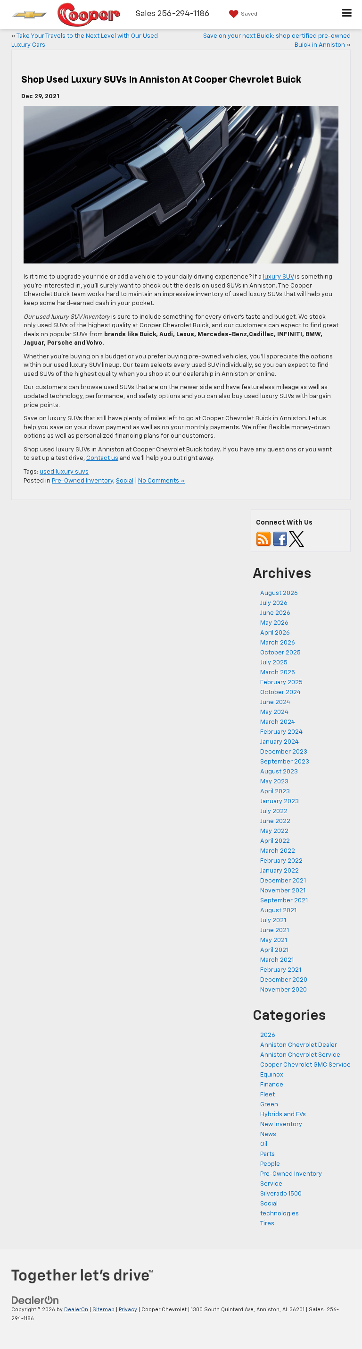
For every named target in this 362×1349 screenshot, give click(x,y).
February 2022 (281, 861)
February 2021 (280, 970)
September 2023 (284, 762)
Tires (267, 1224)
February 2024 (281, 732)
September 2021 (284, 901)
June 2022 (275, 821)
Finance (271, 1085)
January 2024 (279, 742)
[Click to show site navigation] (347, 14)
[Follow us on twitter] (296, 539)
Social (124, 481)
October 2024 (280, 692)
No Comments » (161, 481)
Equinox (271, 1075)
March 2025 (277, 673)
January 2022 (279, 871)
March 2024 (277, 722)
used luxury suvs (64, 472)
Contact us (102, 458)
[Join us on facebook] (280, 539)
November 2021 (282, 891)
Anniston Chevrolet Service (300, 1055)
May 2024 (274, 712)
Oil (263, 1144)
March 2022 (277, 851)
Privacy (128, 1309)
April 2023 (275, 792)
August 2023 (279, 772)
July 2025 (274, 663)
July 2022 (274, 811)
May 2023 (274, 782)
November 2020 (283, 990)
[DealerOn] (35, 1300)
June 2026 (275, 613)
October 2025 (280, 653)
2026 (267, 1035)
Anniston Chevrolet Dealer (298, 1045)
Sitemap (103, 1309)
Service (271, 1184)
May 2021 (273, 940)
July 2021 (273, 920)
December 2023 (283, 752)
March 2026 (277, 643)
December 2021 (283, 881)
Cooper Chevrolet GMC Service (305, 1065)
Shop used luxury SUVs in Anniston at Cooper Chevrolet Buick (161, 80)
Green (269, 1105)
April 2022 (275, 841)
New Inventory (281, 1124)
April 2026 (275, 633)
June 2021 (274, 930)
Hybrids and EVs (283, 1114)
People (270, 1164)
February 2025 (281, 682)
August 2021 (278, 911)
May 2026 (274, 623)
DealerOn (76, 1309)
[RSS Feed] (263, 539)
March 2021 (277, 960)
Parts (267, 1154)
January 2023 (279, 801)
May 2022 (274, 831)
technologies (279, 1214)
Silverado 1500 (281, 1194)
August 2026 (279, 593)
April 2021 (274, 950)
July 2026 (274, 603)
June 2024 (275, 702)
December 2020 (283, 980)
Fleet (267, 1095)
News (268, 1134)
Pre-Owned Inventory (82, 481)
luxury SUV (278, 277)
